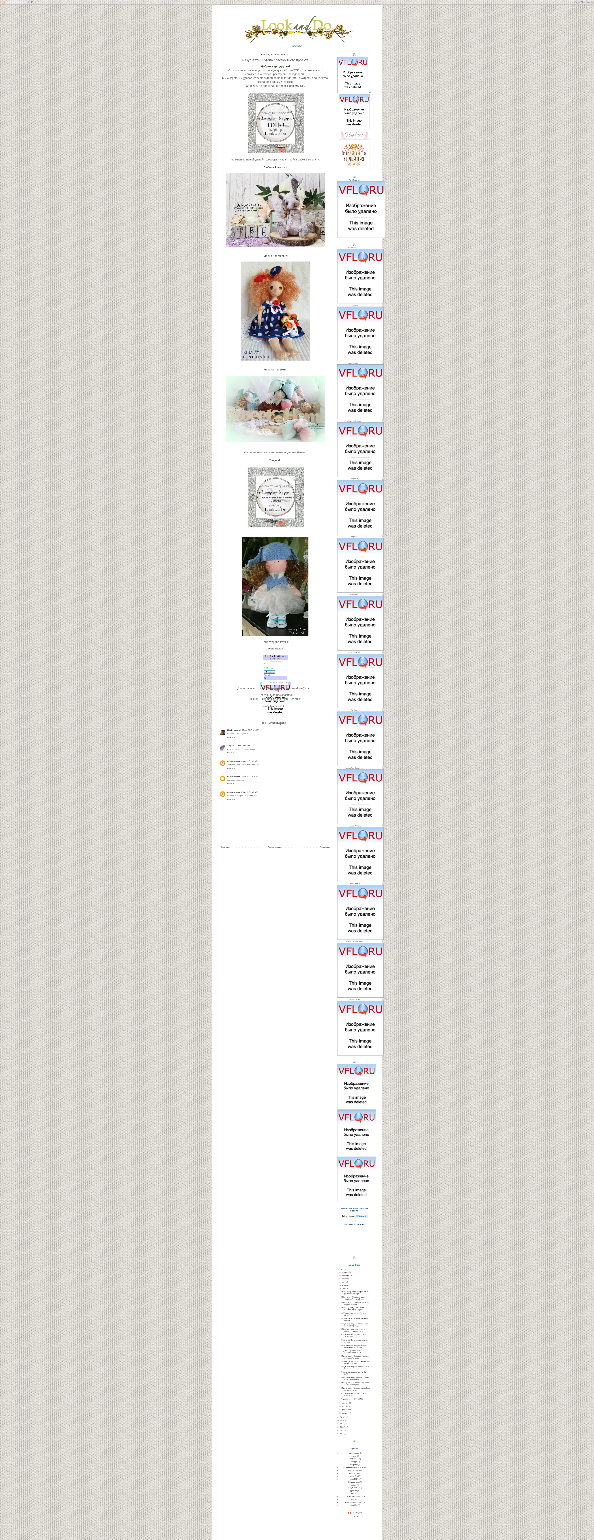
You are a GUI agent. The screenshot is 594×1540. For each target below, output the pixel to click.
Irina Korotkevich (234, 730)
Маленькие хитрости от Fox (354, 1467)
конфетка (354, 1465)
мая (343, 1289)
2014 (342, 1424)
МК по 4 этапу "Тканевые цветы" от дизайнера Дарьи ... (355, 1303)
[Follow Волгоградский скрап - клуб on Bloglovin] (354, 1218)
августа (345, 1279)
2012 (342, 1430)
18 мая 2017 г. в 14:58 (249, 776)
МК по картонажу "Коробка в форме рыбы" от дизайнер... (355, 1378)
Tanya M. (275, 460)
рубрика (353, 1491)
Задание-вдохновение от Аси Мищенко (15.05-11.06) (352, 1352)
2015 (342, 1420)
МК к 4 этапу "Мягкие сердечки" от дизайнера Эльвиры (354, 1293)
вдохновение (354, 1453)
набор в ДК (353, 1473)
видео (354, 1456)
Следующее (225, 847)
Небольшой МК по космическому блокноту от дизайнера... (354, 1346)
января (345, 1413)
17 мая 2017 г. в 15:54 (250, 730)
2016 (342, 1417)
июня (344, 1285)
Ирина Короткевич (276, 255)
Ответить (231, 737)
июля (344, 1282)
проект (354, 1485)
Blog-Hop (354, 1505)
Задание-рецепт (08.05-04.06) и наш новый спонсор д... (355, 1362)
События (353, 1494)
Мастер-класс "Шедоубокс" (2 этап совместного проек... (355, 1384)
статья (354, 1499)
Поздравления (354, 1482)
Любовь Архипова (275, 167)
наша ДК (353, 1476)
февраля (345, 1409)
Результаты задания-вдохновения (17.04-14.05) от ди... (354, 1325)
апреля (345, 1403)
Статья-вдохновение (353, 1502)
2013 (342, 1427)
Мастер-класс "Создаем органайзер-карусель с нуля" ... (355, 1389)
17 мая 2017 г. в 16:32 (243, 745)
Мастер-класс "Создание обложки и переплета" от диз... (355, 1357)
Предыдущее (325, 847)
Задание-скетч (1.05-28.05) (352, 1399)
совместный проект (353, 1496)
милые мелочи (275, 648)
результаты (278, 708)
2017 (342, 1269)
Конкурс (354, 1462)
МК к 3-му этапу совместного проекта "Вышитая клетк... (353, 1330)
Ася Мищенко (356, 1513)
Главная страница (275, 847)
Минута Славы (354, 1470)
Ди (357, 1517)
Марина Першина (275, 369)
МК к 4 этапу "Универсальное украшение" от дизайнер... (353, 1298)
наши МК (353, 1479)
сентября (346, 1275)
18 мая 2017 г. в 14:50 (249, 761)
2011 (342, 1434)
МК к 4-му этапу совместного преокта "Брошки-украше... (353, 1309)
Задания (353, 1459)
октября (345, 1272)
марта (344, 1406)
